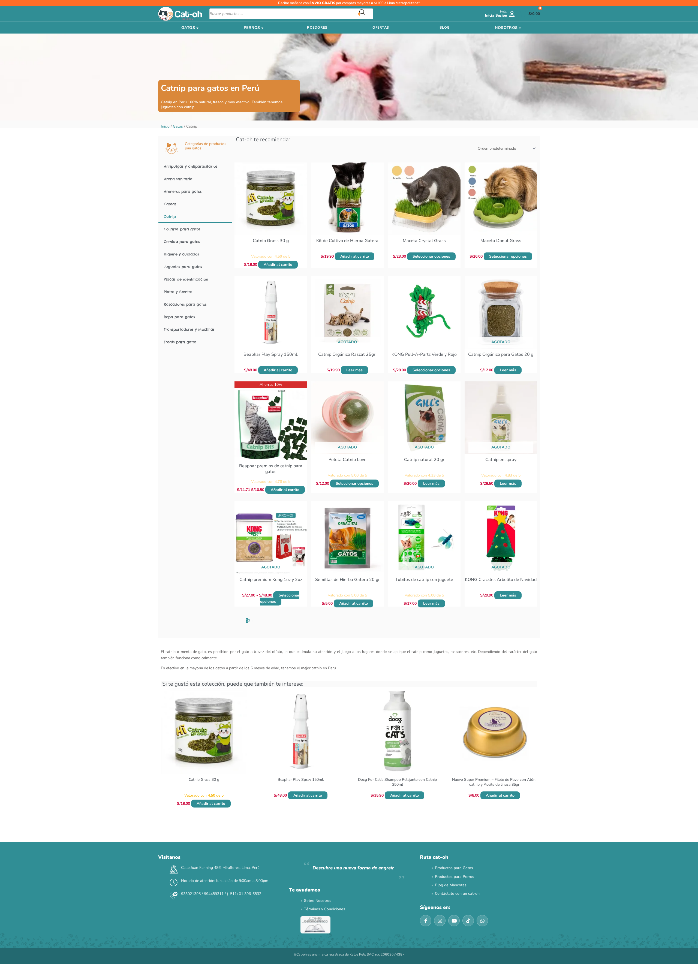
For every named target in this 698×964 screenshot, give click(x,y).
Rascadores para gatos (185, 304)
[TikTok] (468, 920)
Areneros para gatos (183, 191)
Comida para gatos (182, 241)
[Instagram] (440, 920)
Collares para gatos (182, 229)
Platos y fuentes (178, 292)
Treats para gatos (180, 342)
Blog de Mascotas (451, 885)
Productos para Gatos (454, 867)
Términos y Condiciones (324, 909)
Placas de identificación (186, 279)
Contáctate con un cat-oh (457, 893)
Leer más (354, 370)
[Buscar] (366, 13)
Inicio (165, 126)
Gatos (178, 126)
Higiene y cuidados (181, 254)
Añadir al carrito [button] (278, 264)
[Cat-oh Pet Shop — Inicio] (180, 13)
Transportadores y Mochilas (189, 329)
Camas (170, 204)
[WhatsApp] (482, 920)
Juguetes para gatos (183, 266)
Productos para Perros (454, 876)
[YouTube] (454, 920)
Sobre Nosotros (317, 900)
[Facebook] (425, 920)
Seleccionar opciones (431, 256)
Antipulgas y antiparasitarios (190, 166)
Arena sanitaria (178, 179)
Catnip (170, 216)
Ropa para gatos (179, 317)
